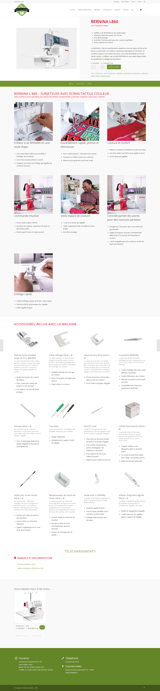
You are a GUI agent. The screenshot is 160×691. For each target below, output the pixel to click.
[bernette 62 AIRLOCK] (158, 345)
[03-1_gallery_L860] (46, 48)
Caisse (139, 1)
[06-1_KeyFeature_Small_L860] (80, 194)
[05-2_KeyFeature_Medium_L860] (80, 121)
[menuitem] (116, 1)
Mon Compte (125, 1)
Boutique (116, 1)
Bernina (120, 73)
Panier (133, 1)
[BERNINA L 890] (1, 345)
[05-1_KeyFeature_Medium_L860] (33, 121)
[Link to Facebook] (144, 1)
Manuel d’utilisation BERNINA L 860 (30, 568)
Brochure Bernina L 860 (26, 564)
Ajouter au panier (114, 67)
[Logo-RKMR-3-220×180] (22, 9)
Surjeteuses (127, 73)
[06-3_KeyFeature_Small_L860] (33, 272)
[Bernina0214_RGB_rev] (126, 121)
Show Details (38, 635)
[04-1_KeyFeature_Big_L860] (33, 194)
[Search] (132, 9)
